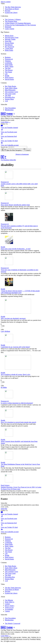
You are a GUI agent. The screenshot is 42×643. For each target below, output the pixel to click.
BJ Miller (4, 387)
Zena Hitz (8, 41)
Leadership (8, 63)
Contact (7, 604)
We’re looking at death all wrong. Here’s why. (15, 374)
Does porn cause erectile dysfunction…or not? (16, 249)
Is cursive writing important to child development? (17, 403)
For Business (5, 160)
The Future (8, 72)
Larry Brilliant (5, 331)
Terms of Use (9, 607)
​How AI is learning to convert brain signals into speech (18, 422)
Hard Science (9, 77)
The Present (9, 70)
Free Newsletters (10, 108)
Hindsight (8, 27)
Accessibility (9, 609)
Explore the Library (11, 12)
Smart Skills (9, 64)
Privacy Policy (9, 606)
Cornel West (9, 48)
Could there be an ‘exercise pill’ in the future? (15, 347)
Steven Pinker (9, 43)
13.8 (6, 101)
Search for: (4, 147)
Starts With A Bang (11, 88)
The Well (8, 95)
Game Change (9, 29)
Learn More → (5, 122)
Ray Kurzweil (9, 47)
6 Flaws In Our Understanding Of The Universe (20, 25)
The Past (7, 68)
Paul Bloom (9, 45)
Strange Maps (9, 99)
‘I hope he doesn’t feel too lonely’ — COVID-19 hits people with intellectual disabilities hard (20, 292)
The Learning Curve (11, 92)
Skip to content (5, 2)
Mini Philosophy (10, 90)
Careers (7, 611)
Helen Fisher (9, 50)
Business (8, 57)
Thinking (8, 61)
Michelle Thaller (10, 39)
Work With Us (9, 602)
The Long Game (10, 93)
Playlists (7, 11)
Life (6, 74)
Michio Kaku (9, 35)
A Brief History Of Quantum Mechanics (18, 23)
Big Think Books (10, 86)
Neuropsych (9, 59)
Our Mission (9, 600)
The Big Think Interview (13, 7)
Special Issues (9, 79)
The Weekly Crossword (12, 623)
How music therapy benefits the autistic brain (15, 205)
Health (7, 76)
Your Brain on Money (12, 9)
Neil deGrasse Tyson (11, 37)
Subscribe (13, 160)
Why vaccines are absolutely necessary (13, 318)
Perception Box (10, 97)
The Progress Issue (11, 21)
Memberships (9, 110)
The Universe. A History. (13, 19)
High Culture (9, 66)
